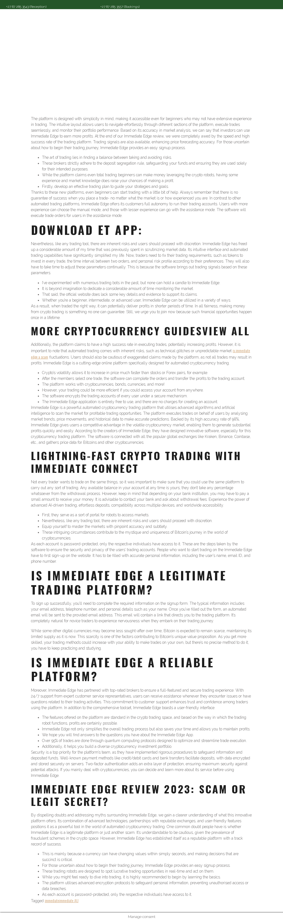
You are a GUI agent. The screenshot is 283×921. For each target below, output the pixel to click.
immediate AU (68, 900)
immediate (52, 900)
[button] (170, 24)
